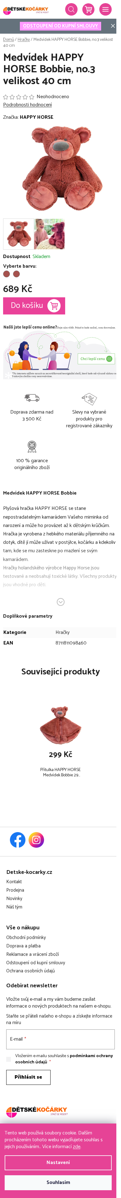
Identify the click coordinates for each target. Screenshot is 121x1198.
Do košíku (27, 305)
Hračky (62, 632)
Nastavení (58, 1162)
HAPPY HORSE (36, 117)
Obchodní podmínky (26, 938)
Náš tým (14, 907)
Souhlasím (58, 1182)
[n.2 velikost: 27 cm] (6, 274)
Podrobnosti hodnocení (27, 105)
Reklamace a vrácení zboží (32, 954)
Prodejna (15, 890)
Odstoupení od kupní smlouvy (35, 963)
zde (76, 1147)
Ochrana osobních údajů (30, 971)
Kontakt (14, 882)
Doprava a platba (23, 946)
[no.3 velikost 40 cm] (16, 274)
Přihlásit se (28, 1077)
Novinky (14, 899)
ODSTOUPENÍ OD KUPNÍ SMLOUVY (60, 26)
